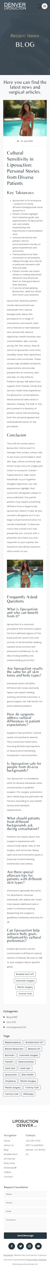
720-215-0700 (33, 1140)
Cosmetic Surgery (25, 980)
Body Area (9, 1163)
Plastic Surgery (25, 987)
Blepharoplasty (13, 1042)
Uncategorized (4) (16, 1027)
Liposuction (11, 1074)
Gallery (7, 1172)
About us (9, 1145)
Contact (8, 1176)
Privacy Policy (32, 1260)
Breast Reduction (14, 1048)
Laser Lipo (10, 1068)
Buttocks (9, 1055)
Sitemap (42, 1260)
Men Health (28, 1074)
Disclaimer (8, 1255)
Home (7, 1140)
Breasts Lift (34, 1048)
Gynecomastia (26, 1061)
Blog (6, 1149)
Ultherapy (28, 1093)
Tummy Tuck (25, 993)
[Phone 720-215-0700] (40, 6)
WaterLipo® (10, 1167)
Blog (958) (12, 1017)
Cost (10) (11, 1022)
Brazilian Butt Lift (25, 974)
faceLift (9, 1061)
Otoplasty (10, 1081)
